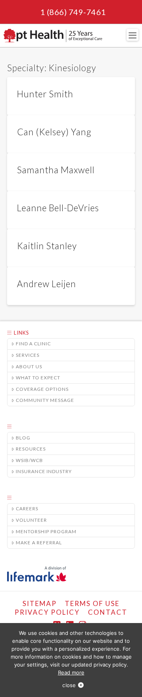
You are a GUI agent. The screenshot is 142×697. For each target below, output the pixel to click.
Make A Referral (39, 542)
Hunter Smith (45, 94)
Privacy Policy (47, 612)
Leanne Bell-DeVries (58, 208)
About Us (29, 366)
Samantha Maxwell (56, 170)
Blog (23, 438)
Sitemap (39, 603)
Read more (71, 672)
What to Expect (38, 378)
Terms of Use (92, 603)
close (69, 685)
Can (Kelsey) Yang (54, 132)
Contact (107, 612)
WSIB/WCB (29, 460)
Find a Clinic (33, 344)
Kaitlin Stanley (47, 246)
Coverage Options (42, 389)
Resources (31, 449)
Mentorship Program (46, 531)
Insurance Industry (44, 471)
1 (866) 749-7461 (73, 12)
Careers (27, 508)
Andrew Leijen (46, 283)
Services (27, 355)
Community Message (45, 400)
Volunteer (31, 520)
